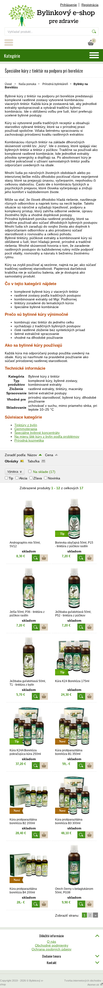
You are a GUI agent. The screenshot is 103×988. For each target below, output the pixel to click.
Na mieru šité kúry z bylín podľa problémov (46, 436)
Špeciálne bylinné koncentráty (37, 433)
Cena (49, 455)
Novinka (54, 478)
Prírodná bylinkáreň (55, 84)
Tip (11, 478)
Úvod (8, 84)
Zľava (37, 478)
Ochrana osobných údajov (51, 949)
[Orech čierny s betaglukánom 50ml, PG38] (74, 885)
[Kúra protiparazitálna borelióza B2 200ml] (29, 815)
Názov (32, 455)
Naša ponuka (27, 84)
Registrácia (89, 5)
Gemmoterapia (25, 429)
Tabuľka (34, 461)
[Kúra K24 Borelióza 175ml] (74, 677)
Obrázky (11, 461)
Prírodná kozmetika (29, 440)
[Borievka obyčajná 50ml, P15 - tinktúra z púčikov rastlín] (74, 538)
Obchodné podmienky (51, 945)
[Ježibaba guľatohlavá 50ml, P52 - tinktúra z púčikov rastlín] (74, 608)
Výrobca (14, 471)
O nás (51, 941)
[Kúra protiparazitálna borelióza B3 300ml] (74, 815)
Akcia (23, 478)
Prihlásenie (68, 5)
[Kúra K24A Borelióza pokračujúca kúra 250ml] (29, 746)
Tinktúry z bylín (25, 425)
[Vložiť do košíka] (44, 557)
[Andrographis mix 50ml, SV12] (29, 538)
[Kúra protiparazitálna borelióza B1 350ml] (74, 746)
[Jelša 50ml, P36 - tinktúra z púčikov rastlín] (29, 608)
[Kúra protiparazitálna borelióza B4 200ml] (29, 885)
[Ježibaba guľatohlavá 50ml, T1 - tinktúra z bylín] (29, 677)
